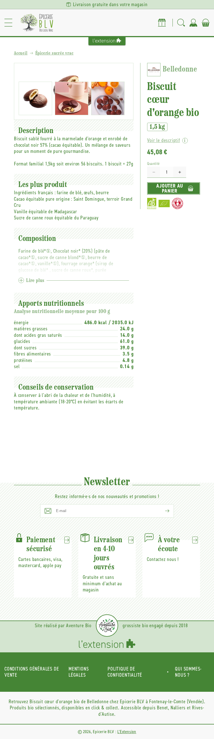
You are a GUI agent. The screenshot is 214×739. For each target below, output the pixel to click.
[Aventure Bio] (107, 625)
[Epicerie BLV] (37, 23)
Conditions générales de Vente (31, 672)
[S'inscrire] (162, 511)
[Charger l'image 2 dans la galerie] (71, 98)
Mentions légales (79, 672)
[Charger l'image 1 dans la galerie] (35, 98)
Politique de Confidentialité (125, 672)
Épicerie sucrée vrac (54, 53)
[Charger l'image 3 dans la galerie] (107, 98)
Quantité (153, 163)
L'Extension (126, 732)
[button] (8, 22)
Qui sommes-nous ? (188, 672)
